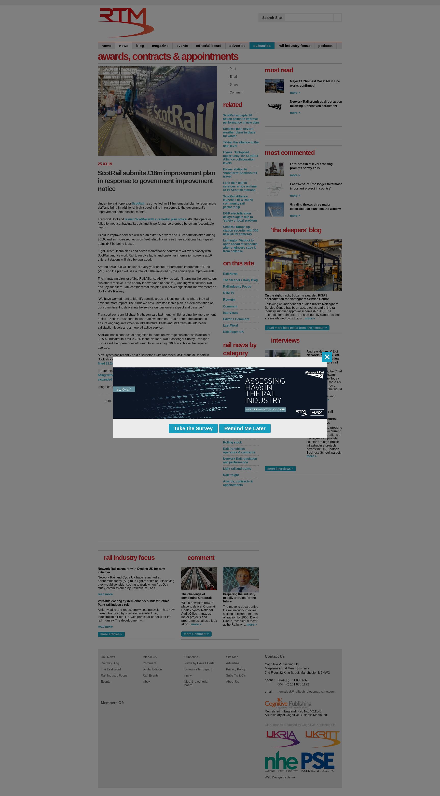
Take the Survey (193, 428)
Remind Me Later (245, 428)
